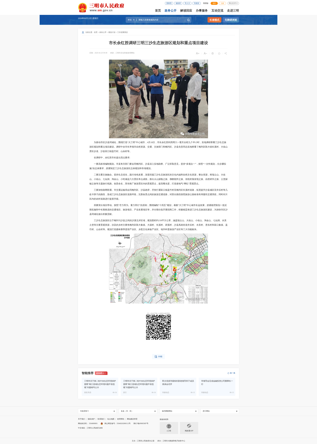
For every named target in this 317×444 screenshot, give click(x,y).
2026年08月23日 (85, 18)
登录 (214, 3)
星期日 (95, 18)
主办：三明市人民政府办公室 (143, 441)
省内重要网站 (167, 411)
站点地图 (110, 419)
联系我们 (101, 419)
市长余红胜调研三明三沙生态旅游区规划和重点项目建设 (158, 43)
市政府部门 (84, 411)
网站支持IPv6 (233, 3)
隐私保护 (91, 419)
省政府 (178, 3)
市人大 (187, 3)
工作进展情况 (122, 32)
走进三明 (233, 10)
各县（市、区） (127, 411)
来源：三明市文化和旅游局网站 (122, 53)
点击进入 (101, 373)
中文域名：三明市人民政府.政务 (90, 428)
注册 (222, 3)
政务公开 (171, 10)
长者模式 (214, 19)
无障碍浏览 (231, 19)
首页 (158, 10)
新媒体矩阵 (164, 419)
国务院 (169, 3)
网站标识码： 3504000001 (88, 423)
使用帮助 (120, 419)
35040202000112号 (124, 423)
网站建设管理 (132, 419)
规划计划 (111, 32)
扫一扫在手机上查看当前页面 (158, 313)
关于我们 (81, 419)
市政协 (196, 3)
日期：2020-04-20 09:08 (98, 53)
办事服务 (202, 10)
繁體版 (205, 3)
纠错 (158, 356)
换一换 (232, 373)
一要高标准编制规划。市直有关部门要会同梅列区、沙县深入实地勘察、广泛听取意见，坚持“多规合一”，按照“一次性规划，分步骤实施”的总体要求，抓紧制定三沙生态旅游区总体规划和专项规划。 (157, 166)
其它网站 (206, 411)
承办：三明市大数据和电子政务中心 (171, 441)
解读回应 (186, 10)
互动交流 (217, 10)
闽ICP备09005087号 (140, 423)
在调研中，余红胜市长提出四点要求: (110, 157)
